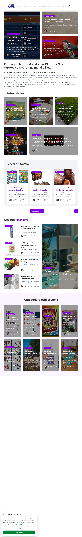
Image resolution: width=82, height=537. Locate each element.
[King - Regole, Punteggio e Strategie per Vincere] (12, 355)
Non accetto (19, 528)
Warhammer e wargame (63, 6)
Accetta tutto (19, 532)
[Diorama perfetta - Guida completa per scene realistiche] (31, 355)
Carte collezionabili (11, 135)
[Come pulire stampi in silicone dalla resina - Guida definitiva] (69, 355)
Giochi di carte (42, 6)
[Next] (76, 211)
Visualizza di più (36, 211)
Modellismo (35, 6)
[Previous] (71, 211)
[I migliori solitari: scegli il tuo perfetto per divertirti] (31, 321)
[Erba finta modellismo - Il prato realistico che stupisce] (66, 111)
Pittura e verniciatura (51, 6)
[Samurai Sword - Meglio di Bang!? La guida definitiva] (69, 321)
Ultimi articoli (20, 6)
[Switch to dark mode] (73, 6)
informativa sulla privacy (16, 524)
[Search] (70, 6)
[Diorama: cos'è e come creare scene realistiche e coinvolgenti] (60, 256)
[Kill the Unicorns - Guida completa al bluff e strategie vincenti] (12, 321)
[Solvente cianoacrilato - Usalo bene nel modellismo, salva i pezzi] (50, 355)
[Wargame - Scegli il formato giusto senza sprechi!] (22, 35)
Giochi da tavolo (28, 6)
